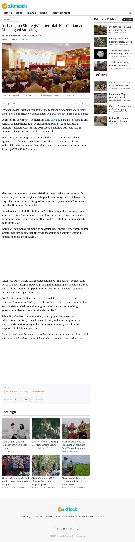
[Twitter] (71, 529)
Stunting (24, 392)
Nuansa (31, 12)
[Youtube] (77, 529)
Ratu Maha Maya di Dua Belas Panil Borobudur (119, 96)
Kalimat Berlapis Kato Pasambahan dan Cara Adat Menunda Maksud (74, 444)
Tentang (26, 516)
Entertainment (61, 12)
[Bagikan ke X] (21, 399)
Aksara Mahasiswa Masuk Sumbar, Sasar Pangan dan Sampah (16, 481)
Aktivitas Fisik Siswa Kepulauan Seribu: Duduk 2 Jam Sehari (120, 84)
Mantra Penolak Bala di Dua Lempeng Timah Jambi (120, 28)
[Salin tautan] (14, 104)
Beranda (7, 19)
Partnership (70, 516)
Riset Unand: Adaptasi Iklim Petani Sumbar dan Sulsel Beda (75, 481)
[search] (130, 13)
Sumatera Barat (38, 392)
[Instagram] (64, 529)
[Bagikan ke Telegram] (36, 399)
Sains (43, 12)
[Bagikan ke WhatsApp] (9, 104)
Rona (19, 12)
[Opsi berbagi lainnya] (19, 104)
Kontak (49, 516)
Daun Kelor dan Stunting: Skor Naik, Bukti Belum (45, 443)
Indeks (101, 516)
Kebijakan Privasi (86, 516)
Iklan (58, 516)
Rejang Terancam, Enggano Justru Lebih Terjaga (120, 40)
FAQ (110, 516)
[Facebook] (57, 529)
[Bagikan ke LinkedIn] (26, 399)
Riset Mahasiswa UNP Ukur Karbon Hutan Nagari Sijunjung (43, 481)
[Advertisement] (46, 172)
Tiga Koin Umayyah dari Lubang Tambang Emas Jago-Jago (120, 52)
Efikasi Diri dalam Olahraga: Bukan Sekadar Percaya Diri (120, 120)
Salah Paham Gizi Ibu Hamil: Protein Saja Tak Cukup (14, 444)
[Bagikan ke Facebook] (4, 104)
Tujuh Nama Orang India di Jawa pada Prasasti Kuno (119, 64)
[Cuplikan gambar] (16, 428)
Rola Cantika (34, 35)
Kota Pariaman (53, 119)
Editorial (38, 516)
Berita (8, 12)
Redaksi (13, 35)
